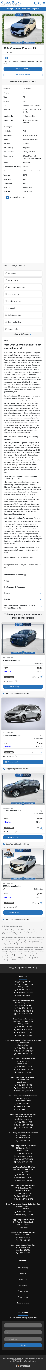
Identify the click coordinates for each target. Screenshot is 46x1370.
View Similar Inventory (23, 75)
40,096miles (38, 889)
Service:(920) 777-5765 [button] (24, 1215)
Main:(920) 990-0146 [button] (24, 1008)
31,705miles (38, 738)
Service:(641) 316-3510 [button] (24, 1178)
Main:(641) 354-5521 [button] (24, 990)
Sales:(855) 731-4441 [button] (24, 1088)
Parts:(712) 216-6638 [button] (24, 1054)
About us (23, 1274)
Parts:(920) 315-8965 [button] (24, 1014)
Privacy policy (23, 1297)
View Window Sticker (17, 197)
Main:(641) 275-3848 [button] (24, 1027)
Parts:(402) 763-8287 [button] (24, 1072)
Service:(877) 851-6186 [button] (24, 1125)
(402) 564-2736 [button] (24, 1141)
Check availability (13, 686)
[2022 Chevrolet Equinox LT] (23, 714)
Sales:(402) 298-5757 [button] (24, 1106)
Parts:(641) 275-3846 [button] (24, 1035)
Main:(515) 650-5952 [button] (24, 1085)
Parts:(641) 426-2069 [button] (24, 1180)
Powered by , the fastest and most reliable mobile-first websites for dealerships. (23, 1360)
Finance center (23, 1291)
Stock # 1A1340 (8, 883)
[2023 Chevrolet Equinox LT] (23, 864)
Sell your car (23, 1285)
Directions (23, 1279)
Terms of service (23, 1303)
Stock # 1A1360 (8, 733)
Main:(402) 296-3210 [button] (24, 1104)
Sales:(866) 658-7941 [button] (24, 1196)
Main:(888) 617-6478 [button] (24, 1067)
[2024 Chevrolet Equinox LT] (23, 789)
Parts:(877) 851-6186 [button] (24, 1128)
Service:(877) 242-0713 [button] (24, 1199)
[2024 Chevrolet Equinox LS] (23, 638)
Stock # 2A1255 (8, 808)
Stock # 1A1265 (8, 657)
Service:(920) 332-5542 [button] (24, 1011)
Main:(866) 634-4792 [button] (24, 1122)
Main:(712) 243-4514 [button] (24, 1153)
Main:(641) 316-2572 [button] (24, 1175)
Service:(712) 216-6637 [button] (24, 1051)
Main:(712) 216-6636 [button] (24, 1048)
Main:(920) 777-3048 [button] (24, 1212)
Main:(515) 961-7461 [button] (24, 1193)
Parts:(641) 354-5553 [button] (24, 995)
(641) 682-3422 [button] (24, 1240)
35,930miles (38, 663)
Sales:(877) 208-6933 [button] (24, 1156)
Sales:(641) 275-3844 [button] (24, 1029)
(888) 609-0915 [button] (24, 1227)
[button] (35, 3)
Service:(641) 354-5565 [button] (24, 992)
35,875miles (38, 814)
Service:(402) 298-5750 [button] (24, 1109)
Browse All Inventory (23, 69)
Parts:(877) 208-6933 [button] (24, 1162)
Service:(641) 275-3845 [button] (24, 1032)
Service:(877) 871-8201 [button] (24, 1159)
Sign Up (23, 1345)
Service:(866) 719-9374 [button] (24, 1069)
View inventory (23, 1268)
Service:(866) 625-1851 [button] (24, 1091)
